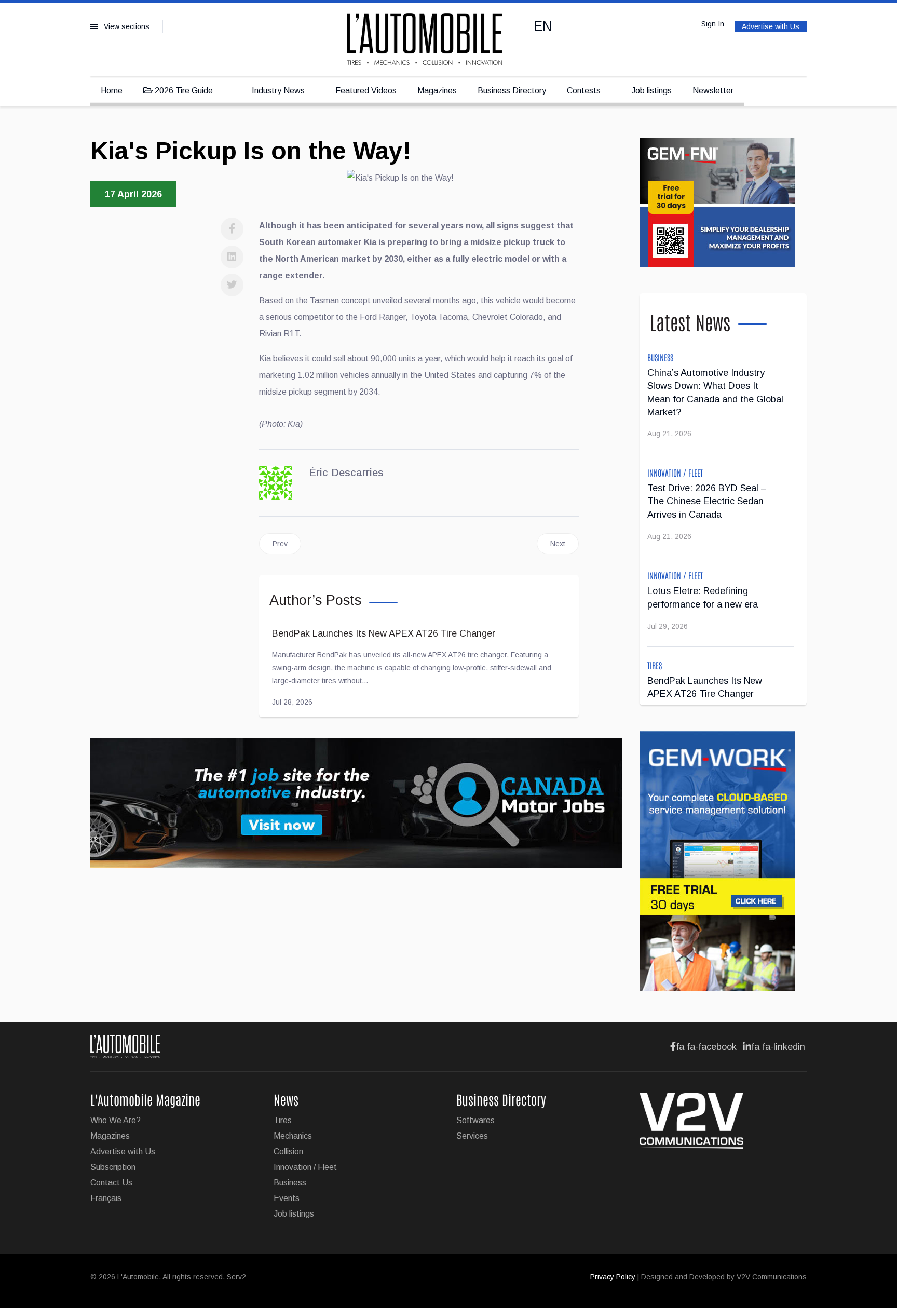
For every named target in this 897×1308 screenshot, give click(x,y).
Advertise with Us (770, 26)
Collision (288, 1151)
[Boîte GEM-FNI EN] (723, 202)
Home (112, 90)
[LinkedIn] (232, 257)
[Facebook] (232, 229)
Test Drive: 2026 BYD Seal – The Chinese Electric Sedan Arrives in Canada (707, 501)
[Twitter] (232, 285)
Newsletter (712, 90)
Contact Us (111, 1182)
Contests (584, 90)
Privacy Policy (612, 1277)
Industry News (277, 90)
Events (287, 1198)
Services (472, 1136)
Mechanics (293, 1136)
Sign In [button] (712, 24)
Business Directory (512, 90)
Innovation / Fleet (675, 472)
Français (105, 1198)
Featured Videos (366, 90)
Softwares (475, 1120)
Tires (654, 665)
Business (660, 357)
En (543, 26)
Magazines (437, 90)
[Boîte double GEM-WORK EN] (723, 861)
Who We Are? (115, 1120)
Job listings (651, 90)
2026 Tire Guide (183, 90)
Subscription (112, 1167)
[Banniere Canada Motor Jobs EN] (357, 803)
